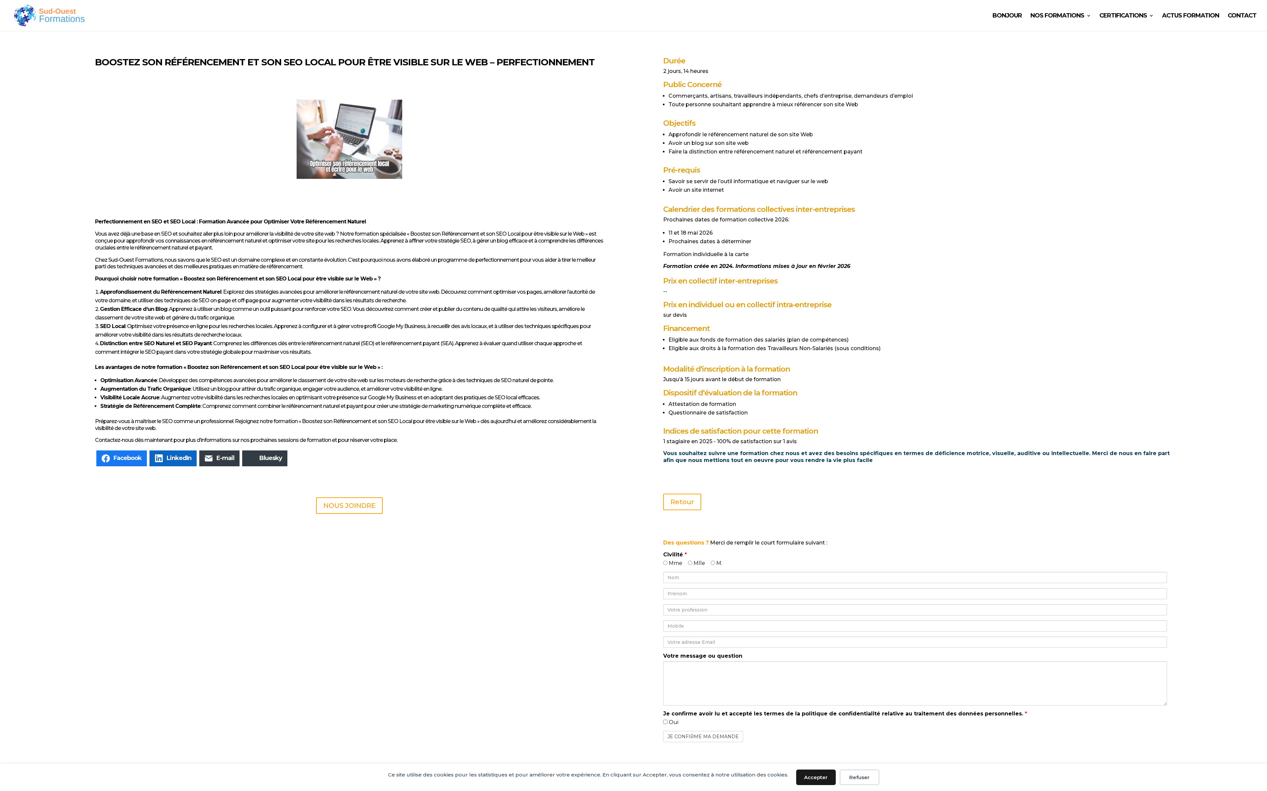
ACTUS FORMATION (1190, 16)
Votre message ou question (702, 656)
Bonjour (1007, 16)
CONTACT (1242, 16)
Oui (672, 722)
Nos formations (1057, 16)
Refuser (859, 777)
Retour (682, 502)
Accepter (816, 777)
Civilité (675, 554)
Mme (674, 563)
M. (718, 563)
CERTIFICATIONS (1123, 16)
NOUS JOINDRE (349, 506)
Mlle (698, 563)
